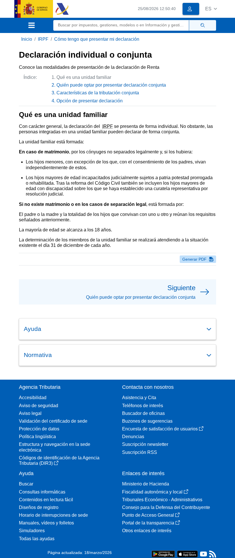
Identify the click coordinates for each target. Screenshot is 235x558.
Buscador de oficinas (143, 413)
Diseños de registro (38, 507)
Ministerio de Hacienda (145, 483)
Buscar (26, 483)
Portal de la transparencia (148, 522)
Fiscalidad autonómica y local (152, 491)
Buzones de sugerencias (147, 421)
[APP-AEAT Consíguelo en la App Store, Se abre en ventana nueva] (187, 553)
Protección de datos (39, 428)
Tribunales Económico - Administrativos (162, 499)
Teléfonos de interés (142, 405)
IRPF (43, 39)
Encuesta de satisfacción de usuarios (160, 428)
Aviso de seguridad (38, 405)
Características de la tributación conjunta (97, 92)
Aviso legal (30, 413)
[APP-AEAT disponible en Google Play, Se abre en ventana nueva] (163, 553)
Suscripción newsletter (145, 444)
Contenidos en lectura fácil (46, 499)
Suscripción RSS (139, 452)
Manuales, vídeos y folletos (46, 522)
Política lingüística (37, 436)
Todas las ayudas (36, 538)
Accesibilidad (32, 397)
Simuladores (32, 530)
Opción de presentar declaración (89, 100)
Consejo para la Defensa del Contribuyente (166, 507)
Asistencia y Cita (139, 397)
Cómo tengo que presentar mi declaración (96, 39)
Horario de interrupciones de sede (53, 515)
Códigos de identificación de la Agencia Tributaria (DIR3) (59, 460)
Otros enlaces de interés (146, 530)
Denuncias (133, 436)
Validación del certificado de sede (53, 421)
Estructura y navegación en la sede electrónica (54, 447)
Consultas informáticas (42, 491)
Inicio (26, 39)
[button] (211, 8)
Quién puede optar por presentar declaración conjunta (111, 85)
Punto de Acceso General (148, 515)
